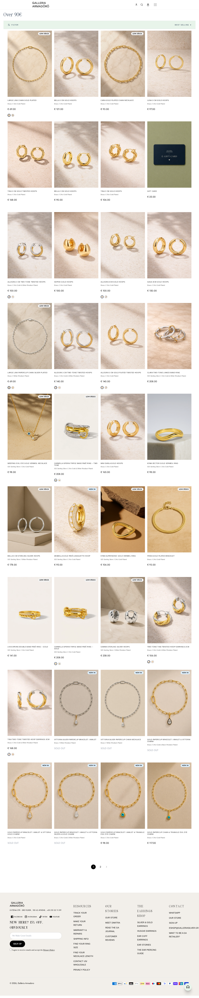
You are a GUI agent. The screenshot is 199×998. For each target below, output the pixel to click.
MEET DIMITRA (112, 923)
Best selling (183, 25)
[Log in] (136, 5)
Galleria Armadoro (26, 983)
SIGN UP (17, 944)
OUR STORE (111, 917)
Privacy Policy (49, 950)
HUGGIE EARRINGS (146, 931)
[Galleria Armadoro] (49, 4)
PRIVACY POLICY (81, 970)
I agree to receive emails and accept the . (33, 950)
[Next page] (106, 866)
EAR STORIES (144, 945)
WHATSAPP (174, 913)
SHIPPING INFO (81, 939)
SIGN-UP (173, 923)
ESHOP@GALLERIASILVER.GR (184, 928)
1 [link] (93, 866)
